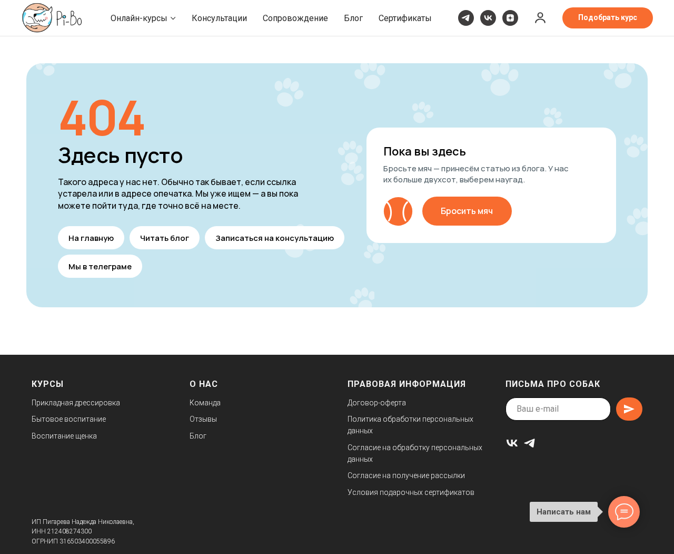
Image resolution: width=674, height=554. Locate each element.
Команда (205, 403)
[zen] (510, 18)
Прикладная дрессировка (76, 403)
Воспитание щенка (64, 436)
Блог (353, 18)
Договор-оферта (377, 403)
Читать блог (164, 238)
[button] (540, 17)
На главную (91, 238)
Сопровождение (295, 18)
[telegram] (466, 18)
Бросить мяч (467, 211)
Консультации (219, 18)
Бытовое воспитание (69, 419)
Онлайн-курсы (139, 18)
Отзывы (203, 419)
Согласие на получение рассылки (406, 475)
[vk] (488, 18)
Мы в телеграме (100, 266)
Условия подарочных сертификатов (411, 492)
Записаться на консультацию (274, 238)
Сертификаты (405, 18)
